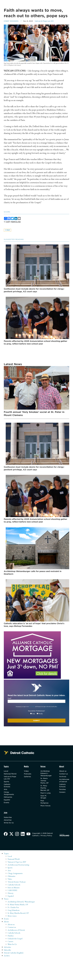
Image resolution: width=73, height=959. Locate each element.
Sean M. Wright (43, 797)
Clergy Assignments (9, 793)
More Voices (45, 806)
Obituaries (8, 797)
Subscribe (8, 817)
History (10, 893)
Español (7, 800)
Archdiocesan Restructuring (18, 864)
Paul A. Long (45, 793)
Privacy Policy (32, 706)
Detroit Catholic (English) (13, 953)
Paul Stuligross (44, 802)
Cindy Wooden (11, 21)
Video (26, 771)
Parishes (62, 789)
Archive (7, 955)
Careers (62, 792)
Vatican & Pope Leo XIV (44, 21)
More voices (12, 916)
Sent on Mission (13, 887)
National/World (10, 774)
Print (8, 230)
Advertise (8, 820)
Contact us (63, 774)
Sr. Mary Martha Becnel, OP (44, 788)
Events (6, 802)
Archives (62, 776)
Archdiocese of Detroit (64, 780)
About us (62, 771)
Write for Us (9, 823)
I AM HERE (12, 890)
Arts (5, 789)
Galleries (27, 776)
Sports (6, 782)
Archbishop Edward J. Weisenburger (46, 773)
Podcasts (27, 774)
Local (6, 771)
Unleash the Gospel (15, 938)
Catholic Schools (7, 785)
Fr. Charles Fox (13, 907)
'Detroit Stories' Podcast (17, 882)
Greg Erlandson (13, 910)
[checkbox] (36, 714)
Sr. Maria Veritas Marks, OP (44, 780)
